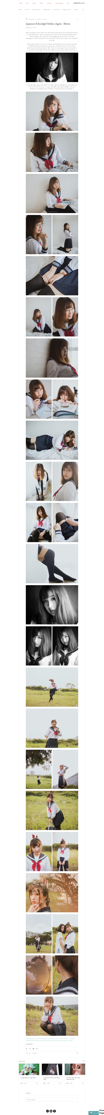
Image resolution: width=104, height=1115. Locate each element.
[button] (83, 9)
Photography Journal (36, 9)
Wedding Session (46, 9)
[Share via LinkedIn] (33, 1048)
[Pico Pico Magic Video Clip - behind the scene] (75, 1069)
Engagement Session (67, 9)
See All (83, 1061)
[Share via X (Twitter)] (30, 1048)
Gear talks (76, 9)
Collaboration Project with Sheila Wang (52, 1078)
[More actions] (77, 19)
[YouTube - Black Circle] (51, 1111)
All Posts (20, 9)
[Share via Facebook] (26, 1048)
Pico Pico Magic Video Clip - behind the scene (73, 1078)
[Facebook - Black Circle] (54, 1111)
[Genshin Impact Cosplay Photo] (29, 1069)
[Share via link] (37, 1048)
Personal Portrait (56, 9)
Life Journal (27, 9)
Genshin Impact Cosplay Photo (28, 1077)
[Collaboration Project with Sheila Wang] (52, 1069)
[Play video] (52, 67)
